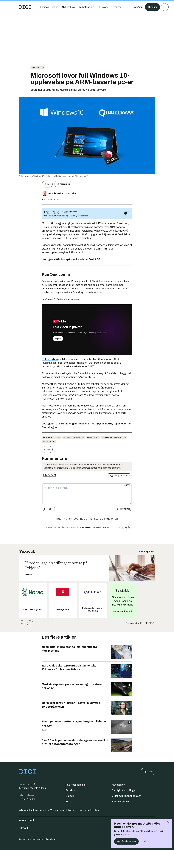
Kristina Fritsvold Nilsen (32, 788)
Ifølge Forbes (50, 359)
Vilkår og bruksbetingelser (126, 796)
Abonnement (26, 820)
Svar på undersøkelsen (126, 841)
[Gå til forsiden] (25, 7)
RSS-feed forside (75, 784)
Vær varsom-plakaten (62, 810)
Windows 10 (38, 67)
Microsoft (93, 437)
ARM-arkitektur (51, 437)
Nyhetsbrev (118, 784)
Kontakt (23, 828)
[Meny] (165, 7)
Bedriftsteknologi (73, 437)
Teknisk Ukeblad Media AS (43, 839)
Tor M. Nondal (27, 799)
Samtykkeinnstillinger (124, 790)
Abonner (152, 7)
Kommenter (65, 184)
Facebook (71, 790)
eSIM (113, 373)
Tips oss (148, 771)
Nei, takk (146, 841)
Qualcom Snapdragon (114, 437)
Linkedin (69, 796)
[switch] (127, 213)
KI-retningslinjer (121, 801)
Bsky (68, 801)
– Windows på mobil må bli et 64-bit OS (77, 259)
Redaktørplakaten (89, 810)
